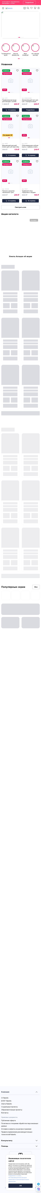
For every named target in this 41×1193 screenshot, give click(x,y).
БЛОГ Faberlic (6, 1101)
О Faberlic (5, 1098)
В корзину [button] (12, 110)
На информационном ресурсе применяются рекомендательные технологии (18, 1179)
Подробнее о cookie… (15, 1176)
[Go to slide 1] (19, 58)
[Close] (38, 2)
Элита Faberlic (6, 1104)
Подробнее (29, 2)
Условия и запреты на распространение (16, 1129)
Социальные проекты (9, 1107)
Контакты (4, 1113)
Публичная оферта (8, 1120)
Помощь (4, 1146)
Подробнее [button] (30, 110)
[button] (20, 2)
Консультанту (6, 1141)
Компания (5, 1092)
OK (20, 1186)
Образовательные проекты (11, 1110)
